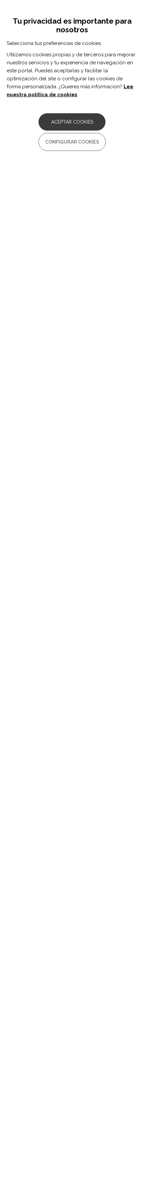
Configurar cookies (72, 142)
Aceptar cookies (72, 122)
